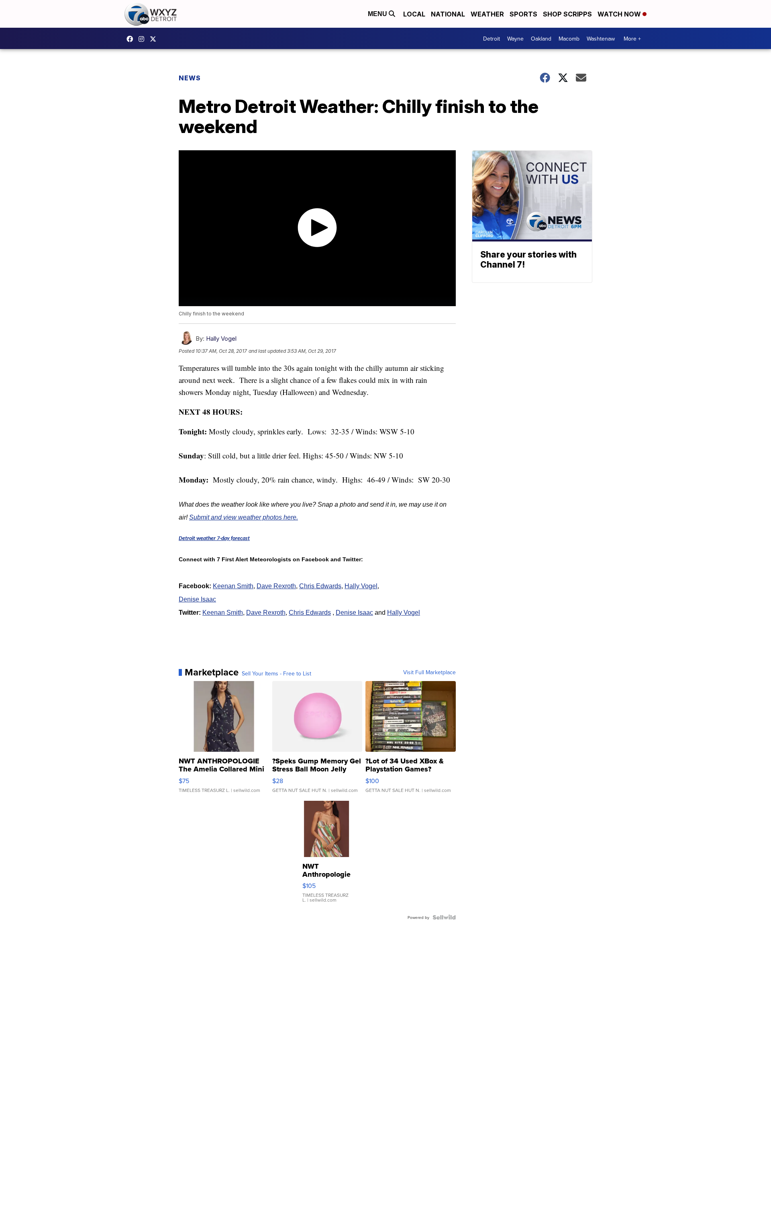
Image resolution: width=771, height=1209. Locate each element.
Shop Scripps (567, 14)
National (448, 14)
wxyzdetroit (131, 39)
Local (414, 14)
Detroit (491, 39)
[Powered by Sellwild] (444, 917)
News (190, 78)
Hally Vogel (221, 338)
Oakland (541, 39)
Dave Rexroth (276, 586)
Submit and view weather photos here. (243, 517)
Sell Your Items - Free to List (276, 673)
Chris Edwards (320, 586)
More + (632, 39)
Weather (487, 14)
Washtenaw (601, 39)
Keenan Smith (233, 586)
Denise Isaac (197, 599)
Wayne (515, 39)
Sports (523, 14)
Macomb (569, 39)
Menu (378, 13)
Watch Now (620, 14)
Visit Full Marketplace (429, 672)
